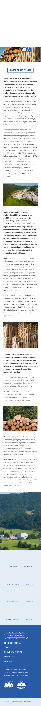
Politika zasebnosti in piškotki (16, 675)
